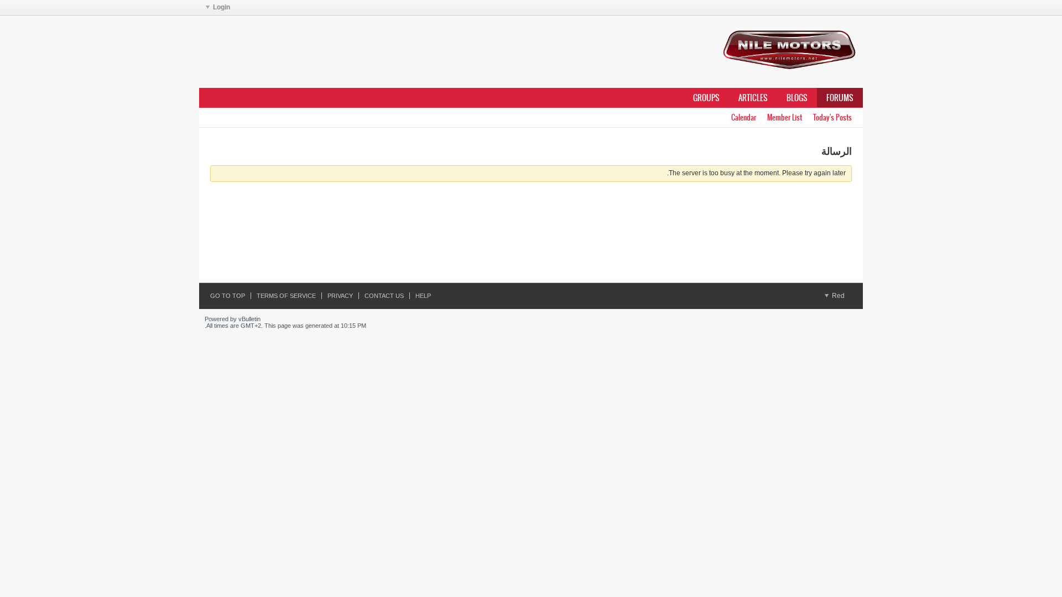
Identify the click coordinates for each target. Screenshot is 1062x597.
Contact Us (384, 295)
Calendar (743, 117)
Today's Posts (832, 117)
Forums (839, 98)
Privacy (340, 295)
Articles (753, 98)
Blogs (797, 98)
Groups (706, 98)
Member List (784, 117)
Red (837, 296)
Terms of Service (286, 295)
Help (423, 295)
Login (221, 7)
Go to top (227, 295)
